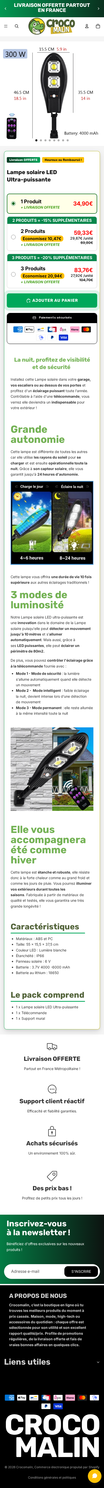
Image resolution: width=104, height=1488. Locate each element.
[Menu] (6, 26)
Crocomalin (24, 1467)
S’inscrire (81, 1271)
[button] (52, 204)
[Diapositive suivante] (98, 8)
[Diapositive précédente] (5, 8)
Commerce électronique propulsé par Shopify (66, 1467)
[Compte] (86, 26)
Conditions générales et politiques (52, 1477)
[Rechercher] (16, 26)
